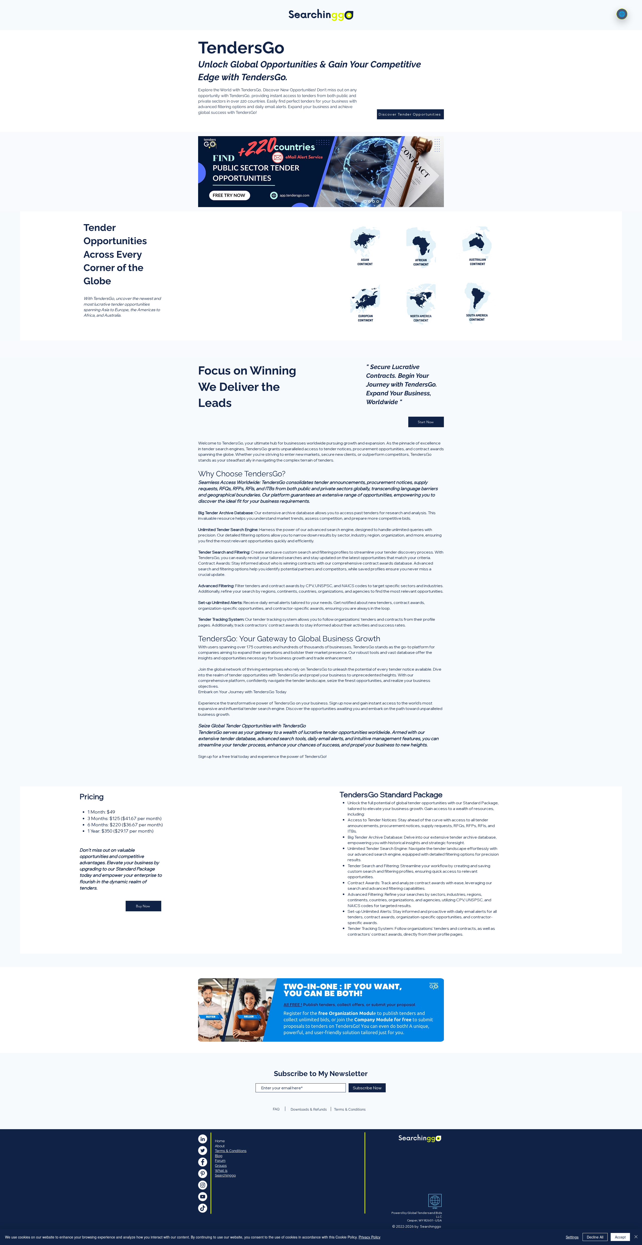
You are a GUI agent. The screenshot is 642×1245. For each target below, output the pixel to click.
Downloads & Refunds (309, 1109)
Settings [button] (572, 1236)
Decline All (595, 1236)
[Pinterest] (202, 1173)
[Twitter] (202, 1150)
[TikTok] (202, 1208)
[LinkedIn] (202, 1138)
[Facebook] (202, 1162)
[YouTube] (202, 1196)
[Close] (636, 1237)
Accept (620, 1236)
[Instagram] (202, 1185)
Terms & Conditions (350, 1109)
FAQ (276, 1109)
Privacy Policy (369, 1236)
